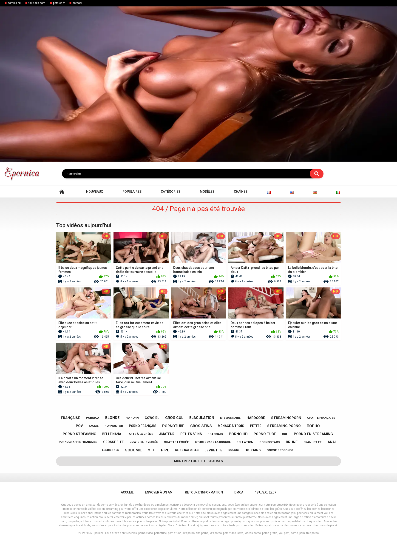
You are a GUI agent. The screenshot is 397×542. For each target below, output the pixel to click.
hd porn (132, 417)
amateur (166, 434)
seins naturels (186, 450)
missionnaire (230, 417)
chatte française (321, 417)
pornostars (269, 442)
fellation (245, 442)
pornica (92, 417)
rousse (233, 450)
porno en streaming (313, 434)
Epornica (98, 533)
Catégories (170, 191)
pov (79, 426)
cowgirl (152, 418)
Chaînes (240, 191)
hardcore (256, 418)
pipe (165, 450)
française (70, 418)
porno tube (265, 434)
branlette (312, 442)
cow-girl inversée (144, 442)
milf (151, 450)
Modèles (207, 191)
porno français (142, 426)
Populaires (132, 191)
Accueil (62, 192)
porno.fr (77, 3)
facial (94, 425)
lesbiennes (110, 450)
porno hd (238, 434)
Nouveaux (94, 191)
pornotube (173, 426)
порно (313, 426)
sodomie (133, 450)
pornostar (114, 425)
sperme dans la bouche (213, 442)
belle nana (111, 434)
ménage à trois (231, 426)
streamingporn (286, 418)
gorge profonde (280, 450)
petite (255, 426)
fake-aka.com (36, 3)
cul (285, 434)
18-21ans (253, 450)
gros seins (201, 426)
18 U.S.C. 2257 (265, 492)
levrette (213, 450)
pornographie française (78, 442)
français (215, 434)
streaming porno (284, 426)
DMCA (238, 492)
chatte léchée (176, 442)
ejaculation (201, 418)
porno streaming (79, 434)
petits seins (191, 434)
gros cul (174, 418)
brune (292, 442)
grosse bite (113, 442)
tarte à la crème (140, 434)
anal (332, 442)
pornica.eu (14, 3)
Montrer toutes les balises (198, 461)
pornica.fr (59, 3)
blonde (112, 418)
